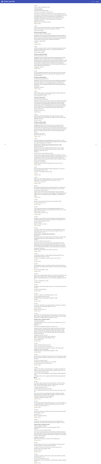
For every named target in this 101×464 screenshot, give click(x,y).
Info (93, 1)
